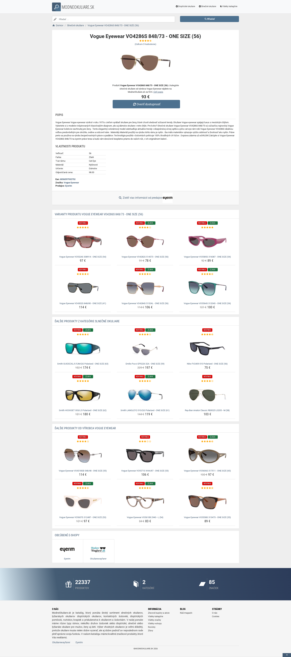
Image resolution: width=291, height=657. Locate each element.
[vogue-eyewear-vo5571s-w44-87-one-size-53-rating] (145, 441)
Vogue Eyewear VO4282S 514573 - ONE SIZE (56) (145, 257)
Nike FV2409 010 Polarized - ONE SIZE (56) (207, 363)
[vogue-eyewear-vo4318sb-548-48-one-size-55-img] (83, 455)
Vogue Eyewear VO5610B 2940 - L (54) (145, 517)
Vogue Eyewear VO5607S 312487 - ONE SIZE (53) (82, 517)
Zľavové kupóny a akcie (158, 613)
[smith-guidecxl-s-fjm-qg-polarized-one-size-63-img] (83, 348)
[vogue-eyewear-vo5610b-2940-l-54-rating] (145, 488)
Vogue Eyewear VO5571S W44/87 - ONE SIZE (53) (145, 470)
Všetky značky (154, 620)
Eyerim (68, 186)
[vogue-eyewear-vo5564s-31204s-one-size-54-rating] (207, 274)
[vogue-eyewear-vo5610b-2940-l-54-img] (145, 502)
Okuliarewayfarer (61, 642)
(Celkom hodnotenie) (145, 44)
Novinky (151, 627)
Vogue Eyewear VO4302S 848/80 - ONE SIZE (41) (82, 303)
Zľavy (150, 630)
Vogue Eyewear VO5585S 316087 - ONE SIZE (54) (207, 257)
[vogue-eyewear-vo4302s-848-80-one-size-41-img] (83, 288)
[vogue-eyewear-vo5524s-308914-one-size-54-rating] (83, 227)
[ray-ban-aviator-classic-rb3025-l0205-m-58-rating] (207, 381)
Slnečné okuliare (208, 6)
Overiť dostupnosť (148, 104)
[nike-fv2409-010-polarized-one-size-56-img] (207, 348)
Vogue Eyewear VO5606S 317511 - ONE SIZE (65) (207, 470)
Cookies (215, 616)
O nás (214, 613)
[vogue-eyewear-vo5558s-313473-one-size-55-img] (207, 502)
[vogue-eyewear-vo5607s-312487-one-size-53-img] (83, 502)
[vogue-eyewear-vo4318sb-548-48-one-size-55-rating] (83, 441)
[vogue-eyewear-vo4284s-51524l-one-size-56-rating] (145, 274)
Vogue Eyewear (71, 182)
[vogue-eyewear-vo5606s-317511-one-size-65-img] (207, 455)
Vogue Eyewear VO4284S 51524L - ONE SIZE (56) (145, 303)
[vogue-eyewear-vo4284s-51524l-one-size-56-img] (145, 288)
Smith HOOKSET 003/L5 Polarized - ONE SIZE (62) (83, 410)
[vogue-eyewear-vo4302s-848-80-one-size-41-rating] (83, 274)
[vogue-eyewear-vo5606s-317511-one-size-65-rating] (207, 441)
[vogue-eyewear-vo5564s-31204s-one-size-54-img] (207, 288)
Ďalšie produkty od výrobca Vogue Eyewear (85, 428)
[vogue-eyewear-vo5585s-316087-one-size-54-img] (207, 241)
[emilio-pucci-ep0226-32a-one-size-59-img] (145, 348)
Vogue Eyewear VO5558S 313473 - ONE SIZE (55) (207, 517)
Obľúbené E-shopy (67, 535)
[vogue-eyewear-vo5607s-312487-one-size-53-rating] (83, 488)
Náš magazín (186, 613)
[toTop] (287, 655)
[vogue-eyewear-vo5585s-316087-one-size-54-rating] (207, 227)
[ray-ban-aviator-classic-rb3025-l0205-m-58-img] (207, 395)
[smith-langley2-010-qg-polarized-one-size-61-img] (145, 395)
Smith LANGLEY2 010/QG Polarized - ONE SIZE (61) (145, 410)
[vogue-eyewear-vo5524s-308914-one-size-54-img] (83, 241)
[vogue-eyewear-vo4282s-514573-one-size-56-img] (145, 241)
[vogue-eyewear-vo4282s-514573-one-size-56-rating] (145, 227)
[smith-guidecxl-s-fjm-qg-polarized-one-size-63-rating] (83, 334)
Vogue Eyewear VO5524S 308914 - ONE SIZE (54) (82, 257)
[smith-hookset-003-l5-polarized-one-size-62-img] (83, 395)
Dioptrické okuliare (186, 6)
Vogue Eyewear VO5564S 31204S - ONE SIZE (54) (207, 303)
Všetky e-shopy (155, 623)
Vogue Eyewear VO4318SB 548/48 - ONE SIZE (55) (83, 470)
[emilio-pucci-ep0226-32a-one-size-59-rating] (145, 334)
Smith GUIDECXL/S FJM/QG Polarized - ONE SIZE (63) (82, 363)
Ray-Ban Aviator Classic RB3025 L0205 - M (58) (207, 410)
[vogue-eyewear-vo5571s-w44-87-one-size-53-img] (145, 455)
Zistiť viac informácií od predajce (142, 197)
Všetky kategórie (229, 6)
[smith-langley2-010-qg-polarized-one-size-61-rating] (145, 381)
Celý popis (158, 92)
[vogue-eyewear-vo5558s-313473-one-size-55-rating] (207, 488)
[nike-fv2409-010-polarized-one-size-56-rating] (207, 334)
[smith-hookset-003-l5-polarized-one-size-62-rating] (83, 381)
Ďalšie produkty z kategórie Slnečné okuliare (87, 321)
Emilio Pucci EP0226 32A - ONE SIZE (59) (145, 363)
